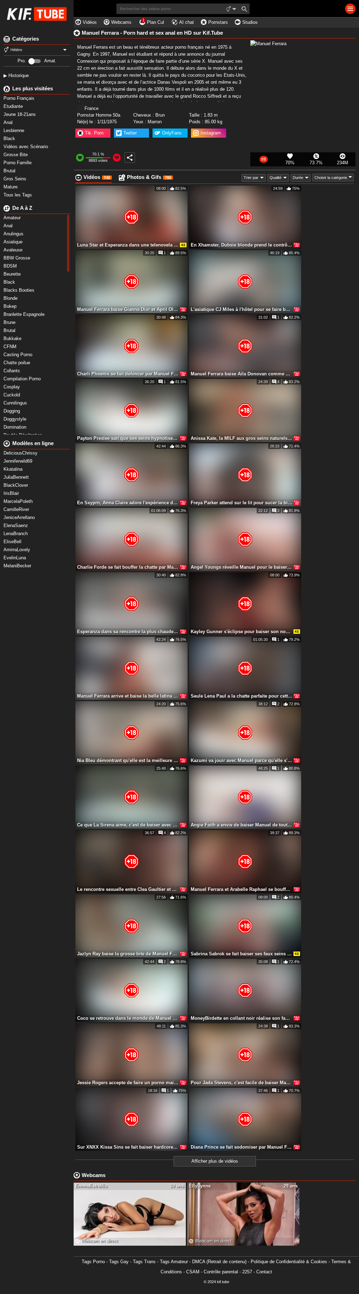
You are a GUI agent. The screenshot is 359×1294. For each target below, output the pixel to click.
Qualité (276, 177)
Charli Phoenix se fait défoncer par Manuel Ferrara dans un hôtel (128, 373)
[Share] (129, 157)
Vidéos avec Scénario (26, 146)
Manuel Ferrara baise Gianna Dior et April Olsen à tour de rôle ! (128, 309)
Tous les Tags (18, 195)
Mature (11, 186)
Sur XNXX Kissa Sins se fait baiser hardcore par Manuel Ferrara (128, 1147)
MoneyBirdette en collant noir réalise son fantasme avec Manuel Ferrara (241, 1018)
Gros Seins (16, 178)
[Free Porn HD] (37, 14)
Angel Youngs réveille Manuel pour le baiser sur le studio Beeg (241, 567)
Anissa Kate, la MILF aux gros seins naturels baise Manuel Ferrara (241, 438)
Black (10, 138)
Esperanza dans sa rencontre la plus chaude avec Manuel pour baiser (128, 631)
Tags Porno (93, 1261)
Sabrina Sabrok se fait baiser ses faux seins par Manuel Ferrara (241, 953)
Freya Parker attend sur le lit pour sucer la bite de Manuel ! (241, 502)
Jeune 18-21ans (20, 114)
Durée (298, 177)
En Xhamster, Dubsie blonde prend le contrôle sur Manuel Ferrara (241, 245)
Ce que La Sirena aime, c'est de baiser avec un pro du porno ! (128, 825)
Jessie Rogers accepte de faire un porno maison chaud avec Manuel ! (128, 1082)
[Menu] (350, 9)
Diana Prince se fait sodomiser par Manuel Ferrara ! (241, 1147)
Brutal (10, 170)
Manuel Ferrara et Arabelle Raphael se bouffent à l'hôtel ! (241, 889)
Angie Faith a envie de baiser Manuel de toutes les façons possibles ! (241, 825)
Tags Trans (144, 1261)
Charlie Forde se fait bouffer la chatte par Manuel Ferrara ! (128, 567)
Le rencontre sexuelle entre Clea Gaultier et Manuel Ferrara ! (128, 889)
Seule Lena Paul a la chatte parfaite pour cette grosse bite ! (241, 696)
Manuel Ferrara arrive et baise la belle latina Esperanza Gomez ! (128, 696)
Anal (9, 122)
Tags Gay (119, 1261)
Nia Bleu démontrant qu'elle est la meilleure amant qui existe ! (128, 760)
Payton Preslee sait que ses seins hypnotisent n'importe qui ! (128, 438)
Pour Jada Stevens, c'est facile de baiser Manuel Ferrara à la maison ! (241, 1082)
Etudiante (14, 106)
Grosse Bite (16, 154)
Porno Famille (18, 162)
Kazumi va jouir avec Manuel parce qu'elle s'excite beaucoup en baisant (241, 760)
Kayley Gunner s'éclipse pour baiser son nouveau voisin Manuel (241, 631)
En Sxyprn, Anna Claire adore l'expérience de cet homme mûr (128, 502)
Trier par (251, 177)
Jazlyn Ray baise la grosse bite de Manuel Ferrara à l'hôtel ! (128, 953)
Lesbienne (15, 130)
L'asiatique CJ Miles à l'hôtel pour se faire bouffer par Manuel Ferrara (241, 309)
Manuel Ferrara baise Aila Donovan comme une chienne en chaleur (241, 373)
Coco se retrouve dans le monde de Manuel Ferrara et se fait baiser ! (128, 1018)
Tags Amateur (174, 1261)
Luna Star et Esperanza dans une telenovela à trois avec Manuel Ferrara (128, 245)
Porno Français (20, 98)
